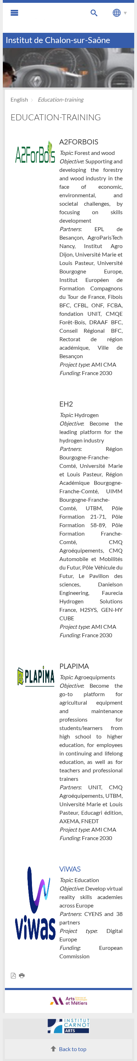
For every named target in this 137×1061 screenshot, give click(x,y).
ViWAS (69, 868)
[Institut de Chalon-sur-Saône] (52, 17)
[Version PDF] (15, 975)
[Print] (23, 975)
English (19, 99)
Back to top (72, 1048)
